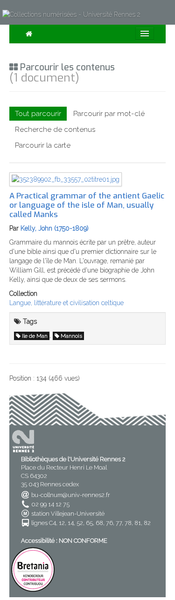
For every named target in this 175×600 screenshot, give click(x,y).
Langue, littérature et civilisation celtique (66, 303)
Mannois (71, 336)
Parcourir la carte (42, 145)
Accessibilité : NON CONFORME (64, 540)
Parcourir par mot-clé (109, 113)
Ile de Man (35, 336)
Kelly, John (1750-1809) (55, 228)
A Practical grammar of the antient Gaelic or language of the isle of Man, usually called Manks (86, 205)
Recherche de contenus (55, 129)
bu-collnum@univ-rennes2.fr (70, 494)
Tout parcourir (38, 113)
